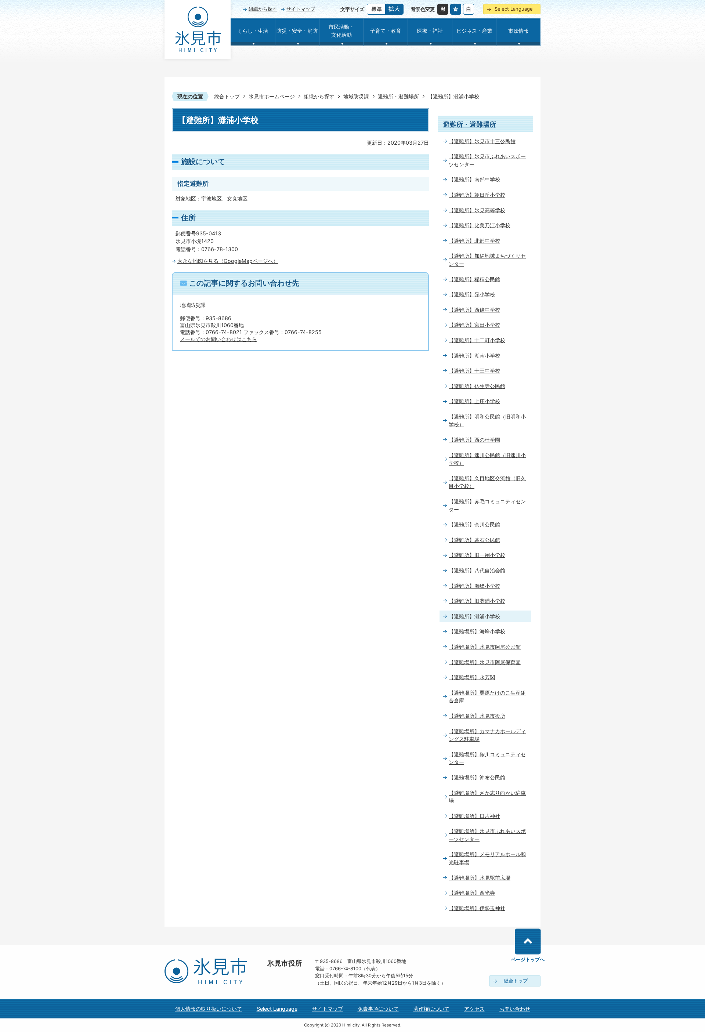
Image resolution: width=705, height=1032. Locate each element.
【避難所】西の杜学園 (474, 440)
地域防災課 (356, 96)
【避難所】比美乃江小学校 (479, 225)
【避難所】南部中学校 (474, 179)
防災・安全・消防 (297, 31)
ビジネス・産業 (474, 31)
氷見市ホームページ (272, 96)
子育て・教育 (385, 31)
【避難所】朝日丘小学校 (477, 195)
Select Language (514, 9)
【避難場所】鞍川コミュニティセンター (487, 758)
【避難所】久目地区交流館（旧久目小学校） (487, 482)
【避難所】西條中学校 (474, 310)
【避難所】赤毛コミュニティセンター (487, 505)
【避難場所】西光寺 (472, 893)
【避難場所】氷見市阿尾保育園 (485, 662)
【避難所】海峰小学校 (474, 586)
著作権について (431, 1009)
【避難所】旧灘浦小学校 (477, 601)
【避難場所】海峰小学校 (477, 631)
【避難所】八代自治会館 (477, 570)
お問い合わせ (514, 1009)
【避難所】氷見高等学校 (477, 210)
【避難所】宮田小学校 (474, 325)
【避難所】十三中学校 (474, 370)
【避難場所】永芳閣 (472, 677)
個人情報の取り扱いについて (208, 1009)
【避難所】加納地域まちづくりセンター (487, 260)
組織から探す (263, 9)
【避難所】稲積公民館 (474, 279)
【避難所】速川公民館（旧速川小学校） (487, 459)
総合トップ (227, 96)
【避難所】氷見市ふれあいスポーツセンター (487, 160)
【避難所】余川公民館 (474, 524)
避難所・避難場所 (398, 96)
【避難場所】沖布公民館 (477, 777)
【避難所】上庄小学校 (474, 401)
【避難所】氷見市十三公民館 (482, 141)
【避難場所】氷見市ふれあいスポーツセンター (487, 835)
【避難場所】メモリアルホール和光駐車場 (487, 858)
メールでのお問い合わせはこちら (218, 339)
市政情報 (518, 31)
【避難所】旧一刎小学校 (477, 555)
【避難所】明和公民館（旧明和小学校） (487, 420)
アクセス (474, 1009)
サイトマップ (300, 9)
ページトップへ (528, 959)
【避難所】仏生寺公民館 (477, 386)
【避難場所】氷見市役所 (477, 716)
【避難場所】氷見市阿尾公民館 (485, 647)
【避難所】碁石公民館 (474, 540)
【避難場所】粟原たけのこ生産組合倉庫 (487, 696)
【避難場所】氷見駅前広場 (479, 878)
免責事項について (378, 1009)
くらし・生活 (252, 31)
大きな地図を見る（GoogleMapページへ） (227, 261)
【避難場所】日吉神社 (474, 816)
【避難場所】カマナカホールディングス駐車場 (487, 735)
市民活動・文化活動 (341, 30)
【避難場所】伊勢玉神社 (477, 908)
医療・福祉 (430, 31)
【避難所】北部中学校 (474, 241)
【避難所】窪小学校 (472, 294)
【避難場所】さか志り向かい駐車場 (487, 797)
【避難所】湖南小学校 (474, 355)
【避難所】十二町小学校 (477, 340)
